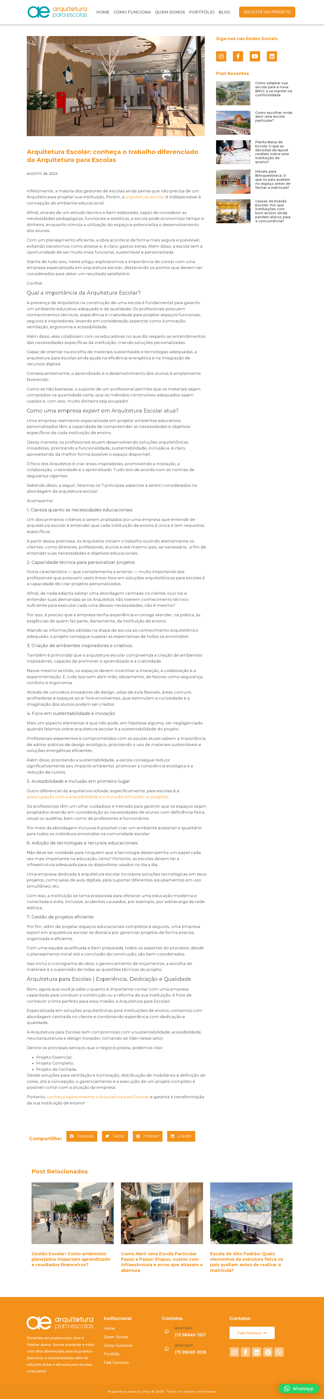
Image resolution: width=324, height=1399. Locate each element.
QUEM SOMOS (170, 12)
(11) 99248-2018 (190, 1352)
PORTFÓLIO (201, 12)
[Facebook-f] (238, 56)
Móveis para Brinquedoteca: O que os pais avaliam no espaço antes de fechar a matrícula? (272, 179)
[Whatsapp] (279, 1352)
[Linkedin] (272, 56)
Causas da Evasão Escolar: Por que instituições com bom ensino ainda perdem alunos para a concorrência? (273, 211)
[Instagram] (221, 56)
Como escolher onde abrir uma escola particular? (273, 117)
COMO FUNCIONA (132, 12)
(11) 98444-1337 (190, 1335)
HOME (102, 12)
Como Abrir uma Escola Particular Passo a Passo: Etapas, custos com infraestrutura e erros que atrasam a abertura (162, 1262)
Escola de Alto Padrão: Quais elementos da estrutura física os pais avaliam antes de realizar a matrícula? (246, 1262)
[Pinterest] (268, 1352)
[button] (81, 1136)
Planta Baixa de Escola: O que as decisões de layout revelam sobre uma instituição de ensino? (272, 152)
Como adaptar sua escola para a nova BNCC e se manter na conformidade (273, 89)
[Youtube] (255, 56)
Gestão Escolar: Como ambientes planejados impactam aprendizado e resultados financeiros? (71, 1259)
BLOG (224, 12)
